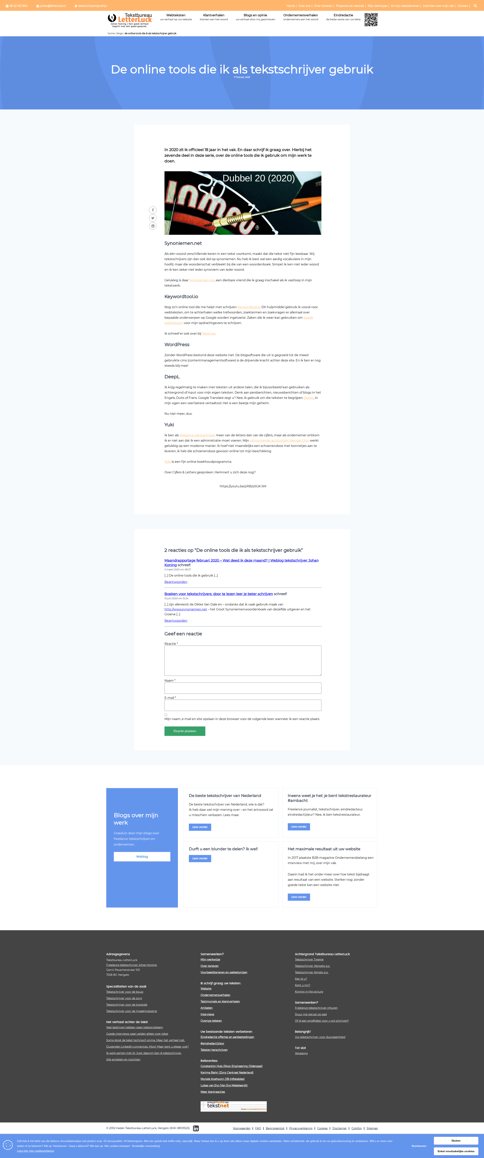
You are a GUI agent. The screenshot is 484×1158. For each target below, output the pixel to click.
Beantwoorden (175, 582)
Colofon (356, 1128)
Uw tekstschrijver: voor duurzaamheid (320, 1037)
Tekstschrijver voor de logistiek (126, 1004)
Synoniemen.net (202, 280)
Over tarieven (323, 6)
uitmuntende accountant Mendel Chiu (279, 440)
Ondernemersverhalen (300, 17)
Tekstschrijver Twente (309, 959)
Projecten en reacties (350, 6)
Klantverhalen (214, 17)
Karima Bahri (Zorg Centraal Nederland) (227, 1072)
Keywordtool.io (249, 307)
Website (206, 988)
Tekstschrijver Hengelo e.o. (312, 966)
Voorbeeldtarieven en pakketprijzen (224, 972)
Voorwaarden (242, 1128)
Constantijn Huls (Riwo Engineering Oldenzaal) (232, 1066)
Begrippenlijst (275, 1128)
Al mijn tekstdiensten (405, 6)
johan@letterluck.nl (53, 6)
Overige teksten (211, 1020)
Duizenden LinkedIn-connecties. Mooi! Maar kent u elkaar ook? (147, 1046)
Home (291, 6)
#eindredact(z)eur (212, 1043)
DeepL (309, 398)
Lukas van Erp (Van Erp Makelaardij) (224, 1085)
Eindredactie (343, 17)
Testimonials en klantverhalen (220, 1001)
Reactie (171, 644)
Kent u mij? (302, 985)
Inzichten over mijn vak (438, 6)
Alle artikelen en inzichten (123, 1059)
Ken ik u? (301, 979)
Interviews (207, 1014)
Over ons (304, 6)
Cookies (322, 1128)
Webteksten (176, 17)
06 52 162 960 (18, 6)
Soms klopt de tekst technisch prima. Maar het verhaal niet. (145, 1040)
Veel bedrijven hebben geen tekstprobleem (134, 1027)
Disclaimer (339, 1128)
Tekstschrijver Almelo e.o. (311, 972)
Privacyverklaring (301, 1128)
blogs (119, 33)
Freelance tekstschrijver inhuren (316, 1008)
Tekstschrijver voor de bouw (124, 992)
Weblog (142, 856)
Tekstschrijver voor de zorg (124, 998)
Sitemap (372, 1128)
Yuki (167, 462)
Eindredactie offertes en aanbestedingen (227, 1037)
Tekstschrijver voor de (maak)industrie (131, 1011)
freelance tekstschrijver (197, 435)
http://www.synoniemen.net (185, 609)
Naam (169, 680)
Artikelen (207, 1008)
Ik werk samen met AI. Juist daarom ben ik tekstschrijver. (144, 1053)
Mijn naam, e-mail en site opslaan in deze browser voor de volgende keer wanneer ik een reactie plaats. (242, 719)
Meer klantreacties (213, 1092)
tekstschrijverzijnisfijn (92, 6)
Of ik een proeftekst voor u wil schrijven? (322, 1020)
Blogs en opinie (255, 17)
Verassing (301, 1053)
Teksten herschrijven (214, 1050)
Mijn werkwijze (377, 6)
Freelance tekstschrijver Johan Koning (131, 965)
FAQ (258, 1128)
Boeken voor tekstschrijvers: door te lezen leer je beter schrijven (218, 593)
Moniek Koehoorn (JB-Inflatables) (223, 1079)
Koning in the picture (309, 991)
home (111, 33)
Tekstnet (208, 333)
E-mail (170, 698)
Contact (463, 6)
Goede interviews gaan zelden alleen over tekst (137, 1034)
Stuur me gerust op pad (311, 1014)
